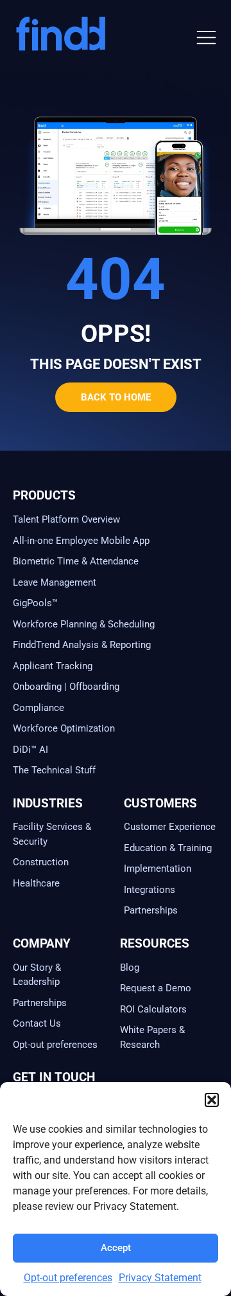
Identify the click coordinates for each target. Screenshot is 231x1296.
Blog (129, 967)
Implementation (157, 868)
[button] (211, 1100)
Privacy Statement (160, 1278)
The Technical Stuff (54, 770)
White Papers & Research (152, 1037)
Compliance (38, 708)
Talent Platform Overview (66, 519)
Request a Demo (155, 988)
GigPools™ (35, 603)
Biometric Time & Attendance (76, 561)
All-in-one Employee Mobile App (81, 540)
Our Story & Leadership (37, 975)
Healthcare (36, 883)
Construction (41, 862)
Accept (116, 1248)
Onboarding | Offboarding (66, 686)
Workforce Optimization (64, 728)
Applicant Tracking (52, 666)
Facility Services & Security (52, 834)
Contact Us (37, 1023)
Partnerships (151, 910)
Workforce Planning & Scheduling (84, 624)
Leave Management (54, 582)
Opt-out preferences (68, 1278)
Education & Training (168, 848)
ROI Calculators (153, 1009)
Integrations (149, 890)
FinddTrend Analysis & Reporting (83, 645)
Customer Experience (170, 827)
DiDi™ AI (30, 749)
